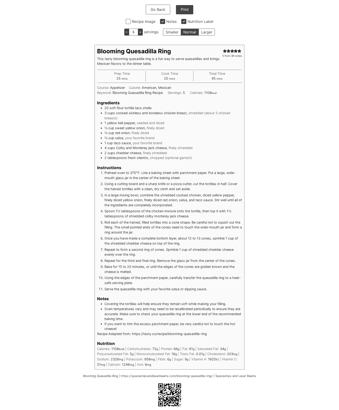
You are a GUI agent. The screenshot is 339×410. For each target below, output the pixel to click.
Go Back (158, 9)
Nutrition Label (200, 21)
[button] (225, 51)
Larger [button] (206, 32)
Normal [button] (189, 32)
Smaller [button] (172, 32)
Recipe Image (143, 21)
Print (184, 10)
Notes (171, 21)
